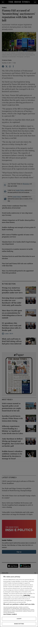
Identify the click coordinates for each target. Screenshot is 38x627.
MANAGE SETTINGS (19, 623)
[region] (19, 600)
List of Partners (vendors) (10, 614)
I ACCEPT (19, 618)
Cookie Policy (26, 595)
